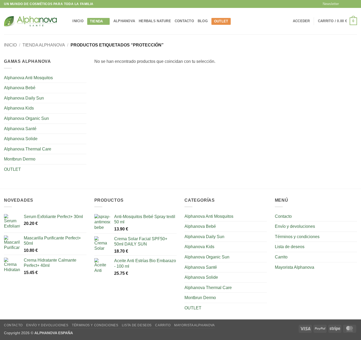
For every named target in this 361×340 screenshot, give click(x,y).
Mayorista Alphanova (294, 267)
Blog (203, 21)
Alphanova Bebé (19, 88)
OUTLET (221, 21)
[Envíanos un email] (354, 4)
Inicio (10, 45)
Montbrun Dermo (19, 159)
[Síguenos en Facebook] (344, 4)
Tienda (96, 21)
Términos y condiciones (297, 236)
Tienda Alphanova (43, 45)
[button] (328, 4)
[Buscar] (67, 21)
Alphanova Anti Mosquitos (28, 77)
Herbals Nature (155, 21)
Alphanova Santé (20, 128)
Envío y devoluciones (295, 226)
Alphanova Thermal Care (27, 149)
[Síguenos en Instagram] (349, 4)
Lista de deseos (289, 246)
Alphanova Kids (19, 108)
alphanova (124, 21)
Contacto (184, 21)
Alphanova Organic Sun (26, 118)
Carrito (281, 257)
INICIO (78, 21)
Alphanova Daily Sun (24, 98)
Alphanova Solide (21, 138)
